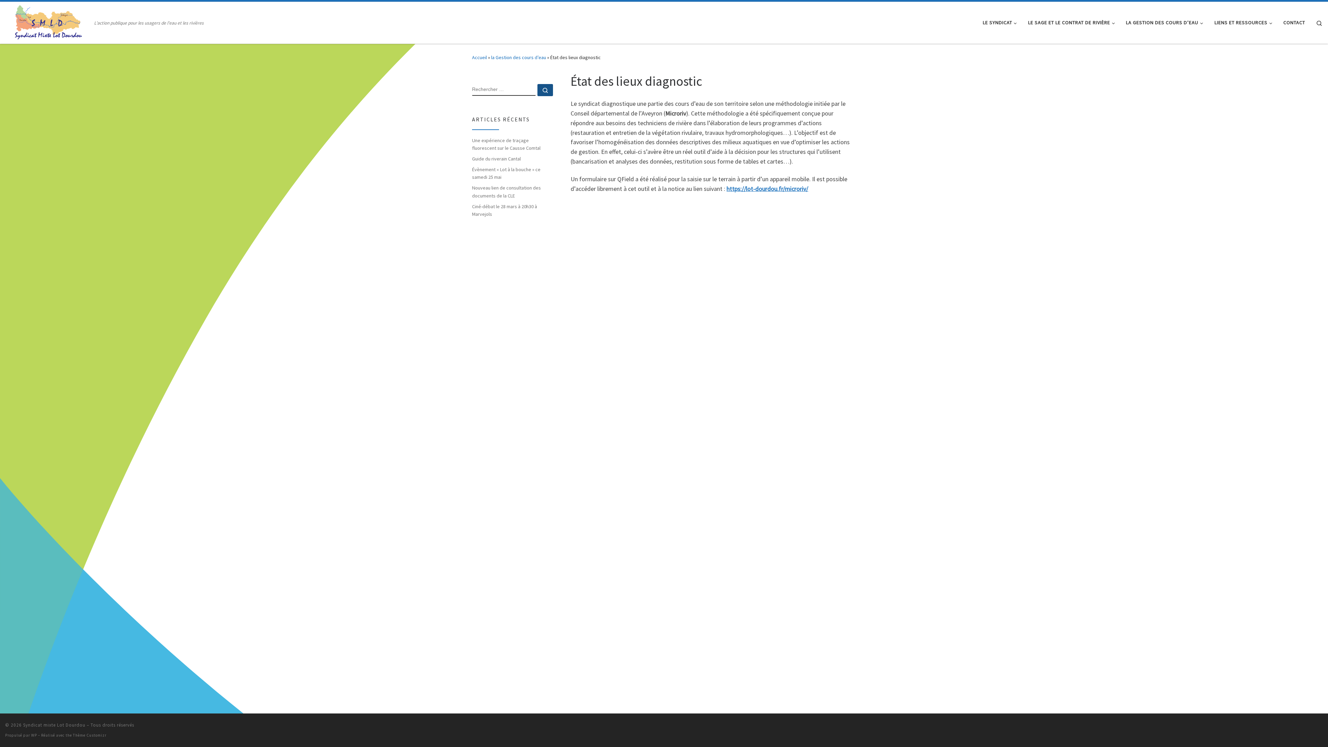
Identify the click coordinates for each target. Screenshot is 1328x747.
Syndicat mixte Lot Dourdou (54, 725)
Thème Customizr (90, 735)
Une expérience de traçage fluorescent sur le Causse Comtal (506, 144)
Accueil (479, 57)
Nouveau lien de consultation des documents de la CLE (506, 192)
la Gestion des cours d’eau (518, 57)
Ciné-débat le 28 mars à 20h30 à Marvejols (504, 210)
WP (34, 735)
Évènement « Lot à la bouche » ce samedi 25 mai (506, 173)
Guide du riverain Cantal (496, 159)
